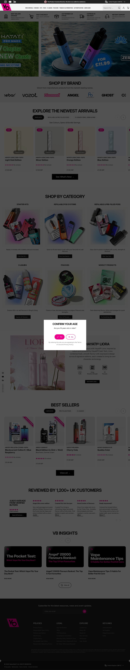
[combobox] (115, 2)
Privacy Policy (68, 344)
